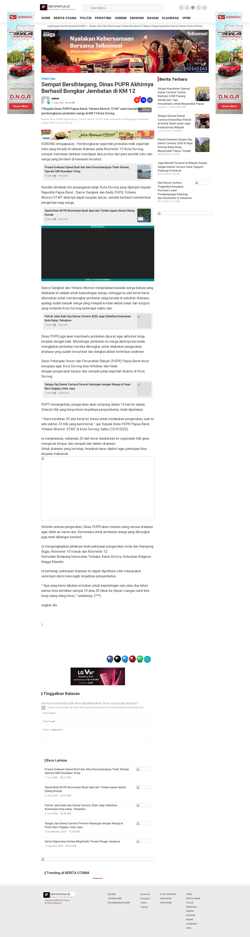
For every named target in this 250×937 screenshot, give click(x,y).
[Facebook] (181, 7)
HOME (45, 18)
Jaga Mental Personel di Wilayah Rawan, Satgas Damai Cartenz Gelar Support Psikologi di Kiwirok (183, 167)
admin (55, 99)
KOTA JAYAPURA (168, 894)
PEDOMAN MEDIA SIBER (119, 902)
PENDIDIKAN (166, 902)
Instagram (145, 898)
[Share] (150, 100)
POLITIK (85, 18)
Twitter (143, 902)
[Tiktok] (204, 7)
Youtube (144, 907)
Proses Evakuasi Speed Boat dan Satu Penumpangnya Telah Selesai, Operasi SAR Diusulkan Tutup (87, 169)
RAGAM (153, 18)
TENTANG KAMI (115, 898)
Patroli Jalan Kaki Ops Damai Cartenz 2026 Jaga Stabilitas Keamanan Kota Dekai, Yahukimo (88, 318)
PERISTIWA (103, 18)
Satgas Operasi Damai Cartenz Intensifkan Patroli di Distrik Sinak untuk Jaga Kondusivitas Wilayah (174, 121)
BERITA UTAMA (65, 18)
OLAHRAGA (170, 18)
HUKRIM (121, 18)
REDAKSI (112, 894)
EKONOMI (137, 18)
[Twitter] (187, 7)
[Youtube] (198, 7)
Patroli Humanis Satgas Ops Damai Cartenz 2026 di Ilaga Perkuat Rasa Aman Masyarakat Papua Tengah (175, 145)
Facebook (145, 894)
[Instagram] (192, 7)
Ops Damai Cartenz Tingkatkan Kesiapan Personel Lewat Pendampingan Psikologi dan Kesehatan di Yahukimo (175, 190)
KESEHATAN (165, 898)
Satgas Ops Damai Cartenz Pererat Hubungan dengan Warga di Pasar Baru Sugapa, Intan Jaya (88, 386)
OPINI (186, 18)
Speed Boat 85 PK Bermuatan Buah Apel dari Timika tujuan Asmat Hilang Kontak (90, 213)
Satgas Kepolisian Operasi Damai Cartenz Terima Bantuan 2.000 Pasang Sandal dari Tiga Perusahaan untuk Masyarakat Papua (181, 96)
